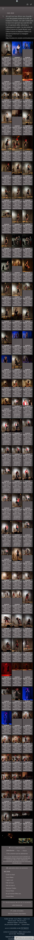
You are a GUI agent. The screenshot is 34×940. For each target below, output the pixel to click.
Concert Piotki (10, 891)
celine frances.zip (17, 905)
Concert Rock (10, 896)
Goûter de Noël (10, 874)
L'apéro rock (9, 880)
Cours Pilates (9, 877)
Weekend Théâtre (11, 888)
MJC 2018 (10, 13)
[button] (3, 937)
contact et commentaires (10, 932)
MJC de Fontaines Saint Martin (17, 913)
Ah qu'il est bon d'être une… (14, 893)
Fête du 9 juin (10, 882)
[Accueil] (17, 1)
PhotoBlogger (21, 933)
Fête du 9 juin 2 (10, 885)
